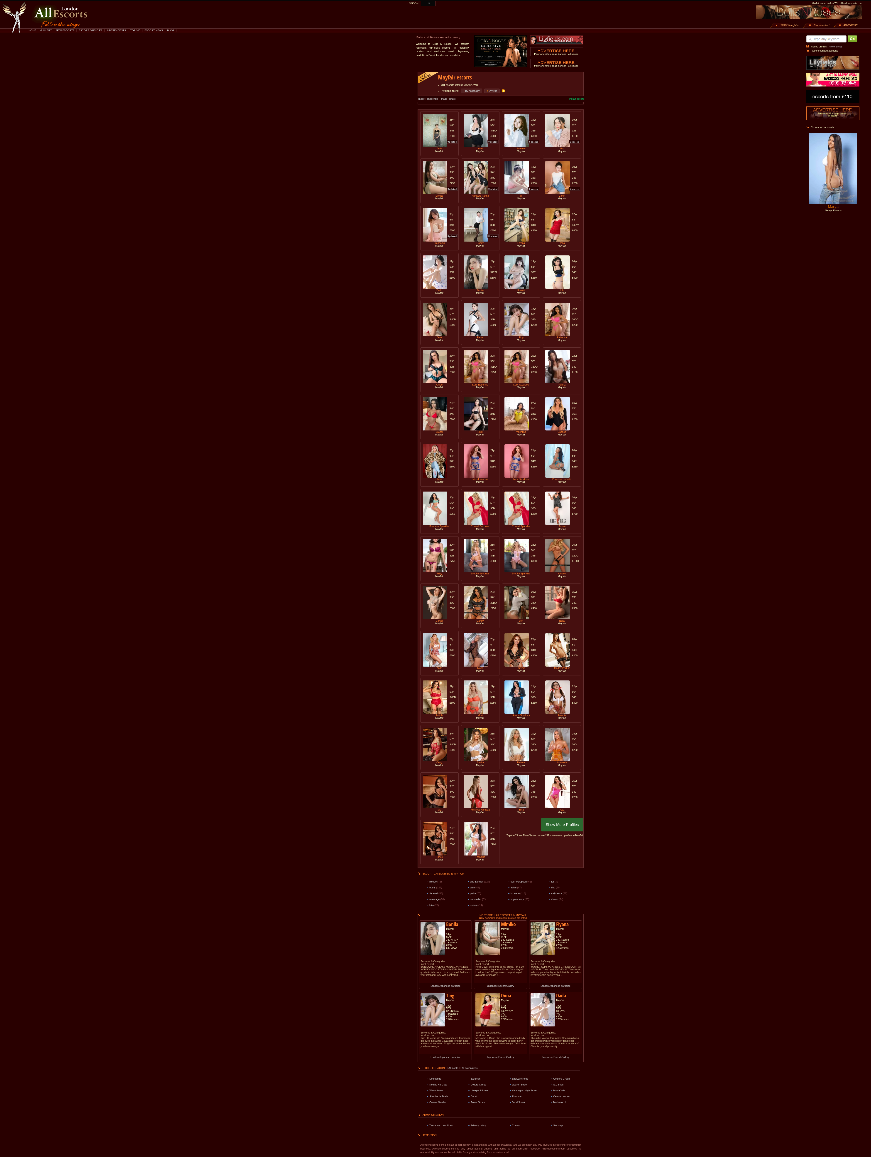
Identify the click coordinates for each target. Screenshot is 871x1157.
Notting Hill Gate (438, 1084)
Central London (561, 1096)
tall (552, 881)
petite (473, 893)
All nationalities (470, 1068)
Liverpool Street (479, 1090)
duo (553, 887)
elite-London (476, 881)
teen (472, 887)
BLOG (170, 30)
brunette (515, 893)
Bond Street (518, 1102)
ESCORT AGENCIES (90, 30)
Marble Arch (559, 1102)
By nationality (472, 90)
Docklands (435, 1078)
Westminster (436, 1090)
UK (428, 3)
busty (432, 887)
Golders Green (561, 1078)
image (421, 98)
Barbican (475, 1078)
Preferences (835, 46)
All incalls (453, 1068)
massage (434, 899)
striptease (556, 893)
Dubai (474, 1096)
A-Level (433, 893)
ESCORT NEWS (153, 30)
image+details (448, 98)
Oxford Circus (478, 1084)
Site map (558, 1125)
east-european (519, 881)
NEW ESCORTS (65, 30)
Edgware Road (520, 1078)
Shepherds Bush (438, 1096)
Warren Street (519, 1084)
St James (558, 1084)
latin (431, 905)
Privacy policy (478, 1125)
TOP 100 (135, 30)
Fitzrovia (516, 1096)
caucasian (475, 899)
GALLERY (46, 30)
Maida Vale (559, 1090)
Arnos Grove (478, 1102)
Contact (516, 1125)
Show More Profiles (562, 825)
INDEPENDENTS (116, 30)
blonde (433, 881)
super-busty (517, 899)
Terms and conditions (441, 1125)
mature (474, 905)
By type (493, 90)
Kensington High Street (524, 1090)
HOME (32, 30)
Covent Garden (437, 1102)
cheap (554, 899)
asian (513, 887)
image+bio (432, 98)
